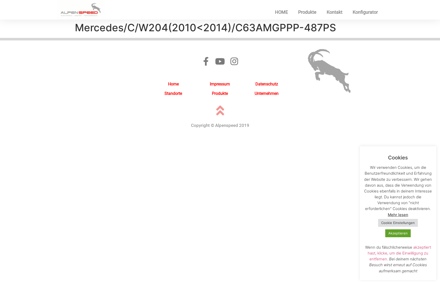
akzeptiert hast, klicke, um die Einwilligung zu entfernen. (399, 253)
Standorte (173, 93)
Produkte (307, 12)
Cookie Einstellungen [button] (398, 223)
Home (173, 84)
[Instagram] (234, 61)
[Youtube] (220, 61)
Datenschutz (266, 84)
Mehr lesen (398, 214)
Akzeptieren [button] (398, 233)
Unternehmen (267, 93)
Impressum (220, 84)
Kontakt (334, 12)
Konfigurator (365, 12)
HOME (281, 12)
